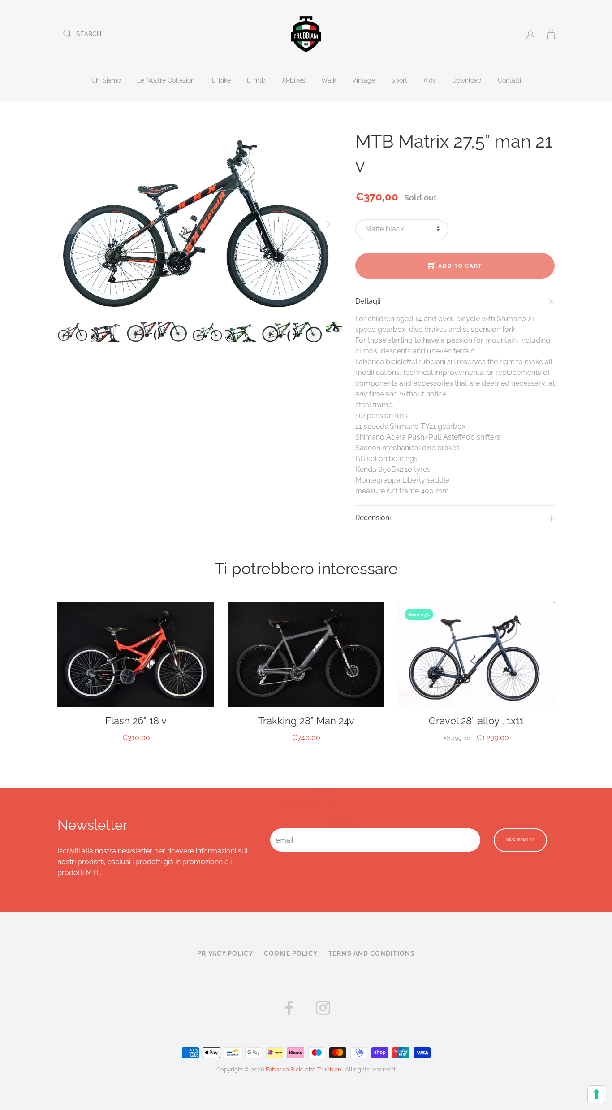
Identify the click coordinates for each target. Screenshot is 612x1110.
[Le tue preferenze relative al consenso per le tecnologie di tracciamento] (596, 1094)
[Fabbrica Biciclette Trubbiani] (306, 33)
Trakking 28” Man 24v (306, 721)
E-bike (221, 80)
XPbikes (293, 80)
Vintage (363, 80)
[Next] (327, 224)
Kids (429, 80)
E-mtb (256, 80)
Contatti (509, 80)
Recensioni (373, 518)
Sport (399, 80)
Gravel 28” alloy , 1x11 (476, 721)
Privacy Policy (225, 953)
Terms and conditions (371, 953)
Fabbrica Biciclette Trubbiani (304, 1069)
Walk (328, 80)
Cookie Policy (291, 953)
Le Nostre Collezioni (166, 80)
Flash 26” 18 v (136, 721)
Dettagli (367, 301)
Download (467, 80)
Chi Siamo (106, 80)
